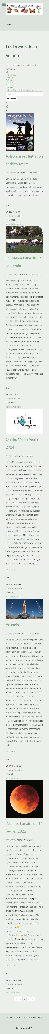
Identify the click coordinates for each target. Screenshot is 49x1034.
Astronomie (11, 173)
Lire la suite (11, 569)
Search (12, 99)
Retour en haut (23, 1028)
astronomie (11, 224)
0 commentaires (14, 216)
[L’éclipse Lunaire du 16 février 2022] (24, 799)
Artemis (12, 625)
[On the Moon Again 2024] (24, 421)
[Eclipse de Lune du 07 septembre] (24, 239)
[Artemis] (24, 609)
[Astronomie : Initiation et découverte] (20, 131)
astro (19, 224)
